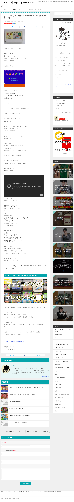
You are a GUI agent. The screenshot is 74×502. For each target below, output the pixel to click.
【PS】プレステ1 (59, 357)
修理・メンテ (58, 391)
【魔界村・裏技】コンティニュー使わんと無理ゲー (19, 415)
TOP (12, 491)
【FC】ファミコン (7, 23)
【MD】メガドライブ (60, 351)
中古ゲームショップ (43, 9)
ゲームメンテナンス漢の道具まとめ (27, 9)
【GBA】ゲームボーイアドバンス (62, 344)
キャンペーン (58, 374)
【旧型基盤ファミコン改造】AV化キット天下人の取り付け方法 (63, 171)
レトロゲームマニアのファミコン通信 (14, 341)
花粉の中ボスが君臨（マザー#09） (16, 408)
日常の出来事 (58, 401)
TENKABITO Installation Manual (15, 401)
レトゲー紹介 (58, 387)
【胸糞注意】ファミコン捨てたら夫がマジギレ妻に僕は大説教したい (38, 431)
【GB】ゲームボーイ (60, 347)
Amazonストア (58, 334)
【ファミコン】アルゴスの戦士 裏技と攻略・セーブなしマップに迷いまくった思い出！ (26, 387)
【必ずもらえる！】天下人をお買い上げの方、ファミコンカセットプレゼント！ (63, 203)
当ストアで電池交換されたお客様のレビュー (63, 313)
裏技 (56, 411)
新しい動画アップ (59, 397)
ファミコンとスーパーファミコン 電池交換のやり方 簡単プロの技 (63, 298)
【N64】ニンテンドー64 (60, 354)
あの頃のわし (58, 364)
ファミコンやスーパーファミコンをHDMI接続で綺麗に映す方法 (63, 234)
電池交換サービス (5, 9)
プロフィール (58, 381)
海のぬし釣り (58, 404)
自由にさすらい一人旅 (60, 407)
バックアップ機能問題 (60, 377)
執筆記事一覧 (45, 376)
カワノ (14, 23)
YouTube (14, 9)
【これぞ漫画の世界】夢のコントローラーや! (11, 431)
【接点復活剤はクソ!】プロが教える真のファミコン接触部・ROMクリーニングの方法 (63, 187)
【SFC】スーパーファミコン (61, 361)
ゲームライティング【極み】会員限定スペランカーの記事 (20, 422)
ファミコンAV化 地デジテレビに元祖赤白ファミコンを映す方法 (63, 219)
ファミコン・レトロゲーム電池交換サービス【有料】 (63, 250)
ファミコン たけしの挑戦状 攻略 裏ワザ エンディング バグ (63, 266)
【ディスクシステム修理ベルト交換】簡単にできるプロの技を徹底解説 (63, 282)
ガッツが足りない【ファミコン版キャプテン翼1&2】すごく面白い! (22, 394)
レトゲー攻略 (58, 384)
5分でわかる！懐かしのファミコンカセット (63, 330)
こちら (21, 373)
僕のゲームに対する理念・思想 (62, 394)
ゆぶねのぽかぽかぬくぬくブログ (62, 367)
